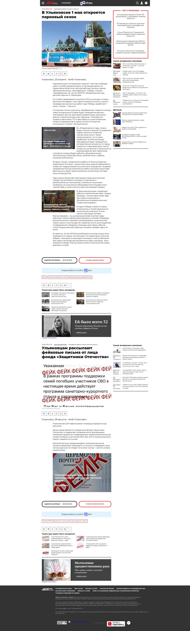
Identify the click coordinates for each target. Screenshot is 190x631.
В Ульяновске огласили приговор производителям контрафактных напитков (130, 25)
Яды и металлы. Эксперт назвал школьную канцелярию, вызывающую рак (133, 80)
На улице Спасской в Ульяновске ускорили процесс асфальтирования (131, 52)
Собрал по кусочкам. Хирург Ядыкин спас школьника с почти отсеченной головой (135, 386)
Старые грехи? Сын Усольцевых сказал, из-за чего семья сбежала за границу (134, 73)
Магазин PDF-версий (107, 588)
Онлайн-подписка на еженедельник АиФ (130, 588)
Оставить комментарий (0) (95, 260)
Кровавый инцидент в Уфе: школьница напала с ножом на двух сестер (134, 136)
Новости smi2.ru (49, 338)
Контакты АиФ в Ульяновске (65, 591)
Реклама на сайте (84, 591)
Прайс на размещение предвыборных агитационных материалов (116, 591)
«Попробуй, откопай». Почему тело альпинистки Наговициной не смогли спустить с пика (134, 364)
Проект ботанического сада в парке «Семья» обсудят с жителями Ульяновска (61, 308)
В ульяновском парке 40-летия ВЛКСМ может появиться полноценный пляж (96, 301)
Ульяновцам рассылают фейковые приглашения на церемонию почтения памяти (78, 478)
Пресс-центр (78, 588)
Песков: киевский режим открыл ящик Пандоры (133, 120)
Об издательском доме (63, 588)
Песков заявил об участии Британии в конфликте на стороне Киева (134, 113)
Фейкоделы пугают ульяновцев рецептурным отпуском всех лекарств (62, 552)
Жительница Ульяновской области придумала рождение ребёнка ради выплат (130, 43)
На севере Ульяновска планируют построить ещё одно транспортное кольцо (63, 294)
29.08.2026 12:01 (47, 344)
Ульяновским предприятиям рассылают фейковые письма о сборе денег (62, 545)
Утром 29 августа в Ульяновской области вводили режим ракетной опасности (130, 34)
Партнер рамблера (99, 622)
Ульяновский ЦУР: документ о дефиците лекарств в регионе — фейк (97, 545)
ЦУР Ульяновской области (51, 408)
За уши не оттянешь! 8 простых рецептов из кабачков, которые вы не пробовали (135, 87)
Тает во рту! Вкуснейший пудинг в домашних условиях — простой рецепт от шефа (134, 65)
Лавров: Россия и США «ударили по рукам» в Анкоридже (134, 128)
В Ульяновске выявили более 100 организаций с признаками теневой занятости (130, 16)
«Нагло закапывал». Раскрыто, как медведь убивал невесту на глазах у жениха (134, 94)
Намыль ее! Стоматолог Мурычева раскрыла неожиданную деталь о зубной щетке (134, 357)
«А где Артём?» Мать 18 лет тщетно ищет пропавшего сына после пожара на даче (134, 371)
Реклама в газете (91, 588)
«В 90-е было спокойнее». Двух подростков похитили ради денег (134, 349)
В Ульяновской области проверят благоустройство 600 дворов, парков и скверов (97, 294)
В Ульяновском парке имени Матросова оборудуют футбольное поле (61, 301)
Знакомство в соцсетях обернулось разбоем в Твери (134, 142)
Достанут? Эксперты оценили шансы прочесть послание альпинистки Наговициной (135, 379)
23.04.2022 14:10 (47, 9)
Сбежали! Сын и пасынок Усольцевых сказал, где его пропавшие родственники (135, 102)
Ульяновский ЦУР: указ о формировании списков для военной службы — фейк (61, 538)
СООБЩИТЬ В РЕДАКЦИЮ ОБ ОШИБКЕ (67, 593)
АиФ (60, 68)
